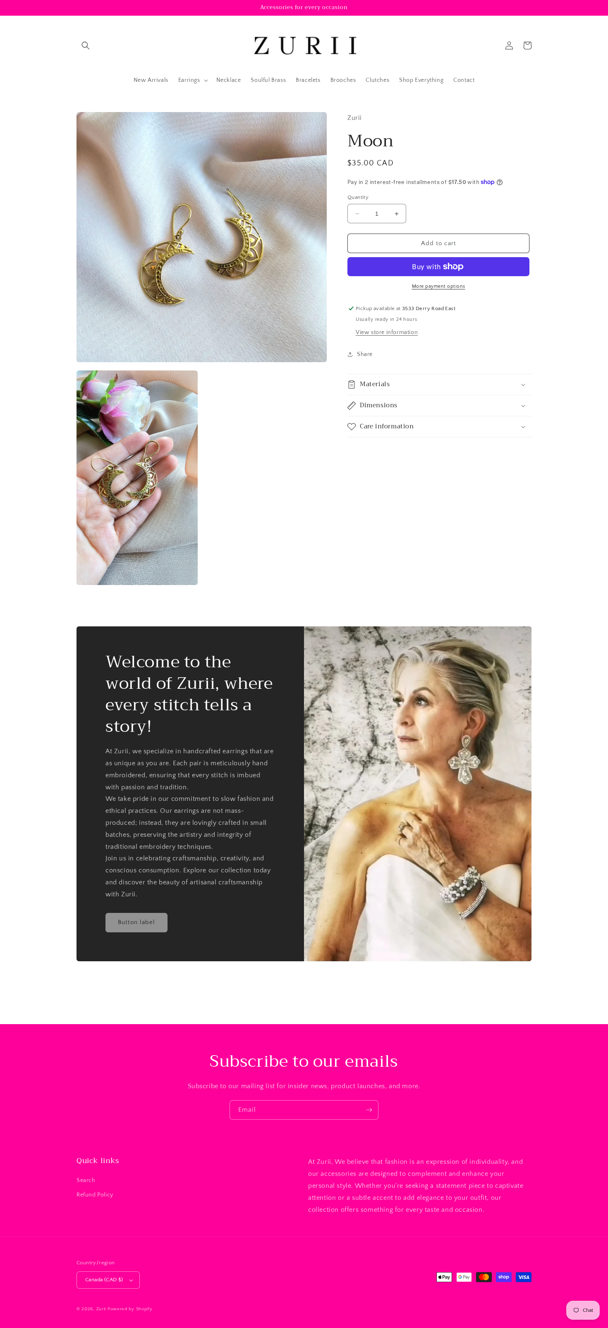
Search (86, 1180)
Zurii (101, 1309)
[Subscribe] (369, 1110)
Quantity (358, 197)
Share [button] (365, 354)
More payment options (438, 286)
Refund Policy (95, 1195)
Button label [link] (136, 922)
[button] (86, 45)
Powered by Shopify (130, 1309)
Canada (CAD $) (104, 1280)
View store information (387, 332)
